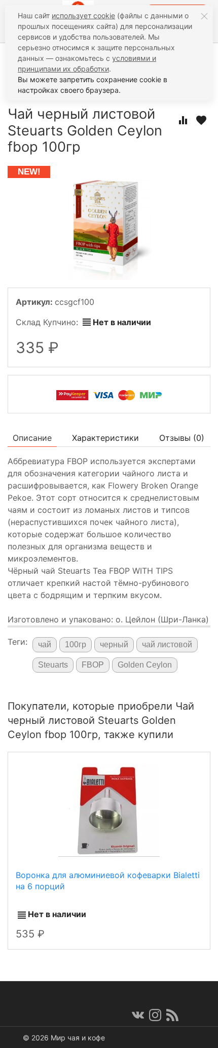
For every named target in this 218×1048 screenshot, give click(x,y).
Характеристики (105, 438)
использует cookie (83, 15)
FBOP (93, 664)
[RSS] (172, 1015)
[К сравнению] (183, 120)
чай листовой (167, 644)
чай (44, 644)
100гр (75, 644)
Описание (32, 438)
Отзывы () (181, 438)
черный (114, 644)
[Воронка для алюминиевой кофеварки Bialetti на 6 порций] (109, 810)
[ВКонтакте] (138, 1015)
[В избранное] (201, 120)
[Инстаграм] (155, 1015)
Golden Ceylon (145, 664)
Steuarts (53, 664)
